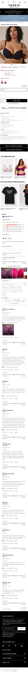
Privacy (2, 669)
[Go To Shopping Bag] (25, 2)
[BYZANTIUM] (5, 82)
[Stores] (14, 2)
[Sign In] (19, 2)
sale (5, 22)
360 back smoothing (20, 22)
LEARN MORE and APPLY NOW (8, 634)
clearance (9, 22)
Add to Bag (16, 100)
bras (13, 22)
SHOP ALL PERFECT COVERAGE (14, 146)
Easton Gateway (13, 97)
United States (7, 649)
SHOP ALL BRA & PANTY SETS (14, 149)
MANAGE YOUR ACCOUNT (7, 636)
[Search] (8, 2)
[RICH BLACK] (2, 82)
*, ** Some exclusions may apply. (9, 670)
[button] (11, 64)
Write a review (15, 67)
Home (1, 22)
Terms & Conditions (8, 669)
